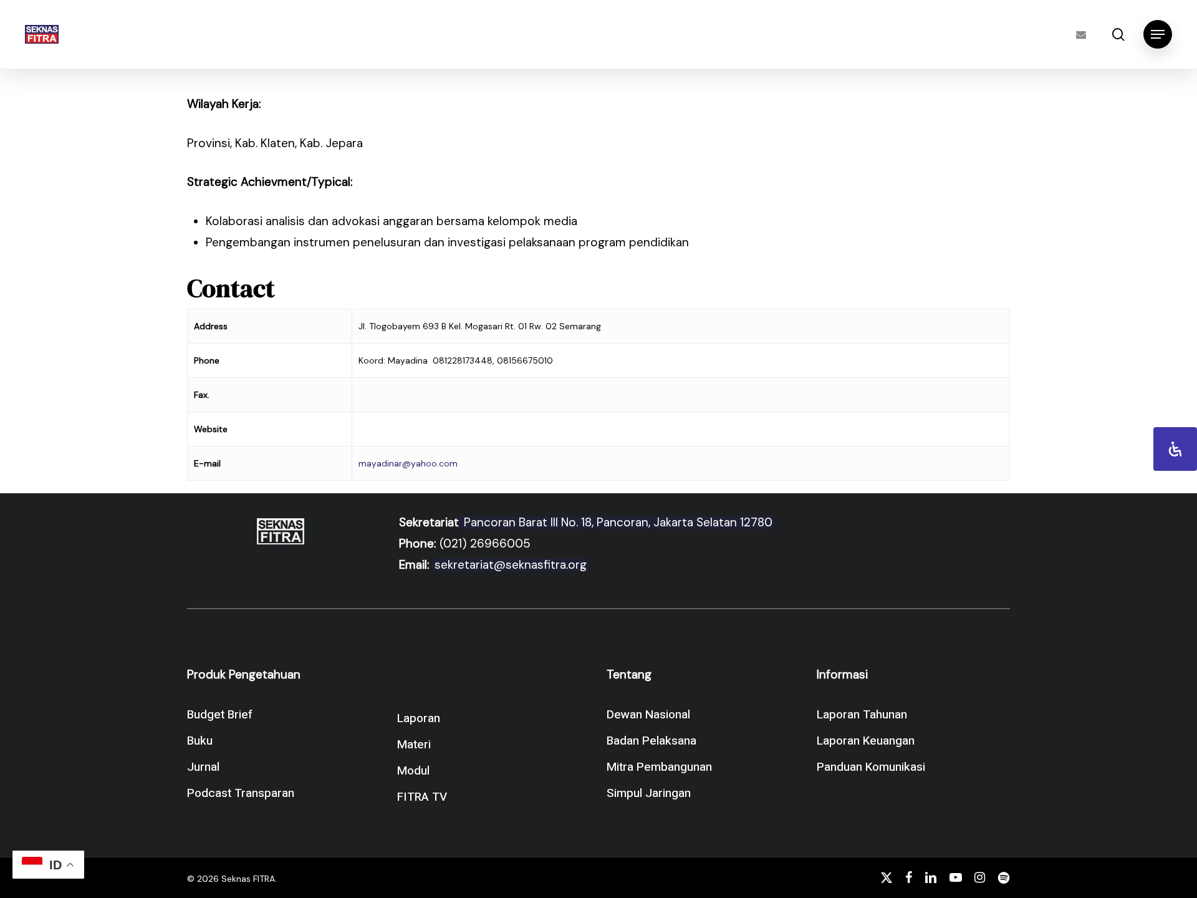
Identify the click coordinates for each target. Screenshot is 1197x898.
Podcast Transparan (240, 793)
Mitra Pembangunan (659, 767)
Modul (413, 771)
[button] (1157, 34)
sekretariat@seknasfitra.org (511, 564)
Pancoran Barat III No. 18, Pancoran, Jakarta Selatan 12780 (616, 522)
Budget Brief (219, 714)
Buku (200, 741)
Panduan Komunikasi (871, 767)
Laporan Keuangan (866, 741)
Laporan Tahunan (862, 714)
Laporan (418, 718)
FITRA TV (422, 797)
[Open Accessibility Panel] (1175, 449)
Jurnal (203, 767)
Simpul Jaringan (649, 793)
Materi (414, 744)
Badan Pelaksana (651, 741)
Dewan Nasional (648, 714)
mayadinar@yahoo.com (408, 463)
